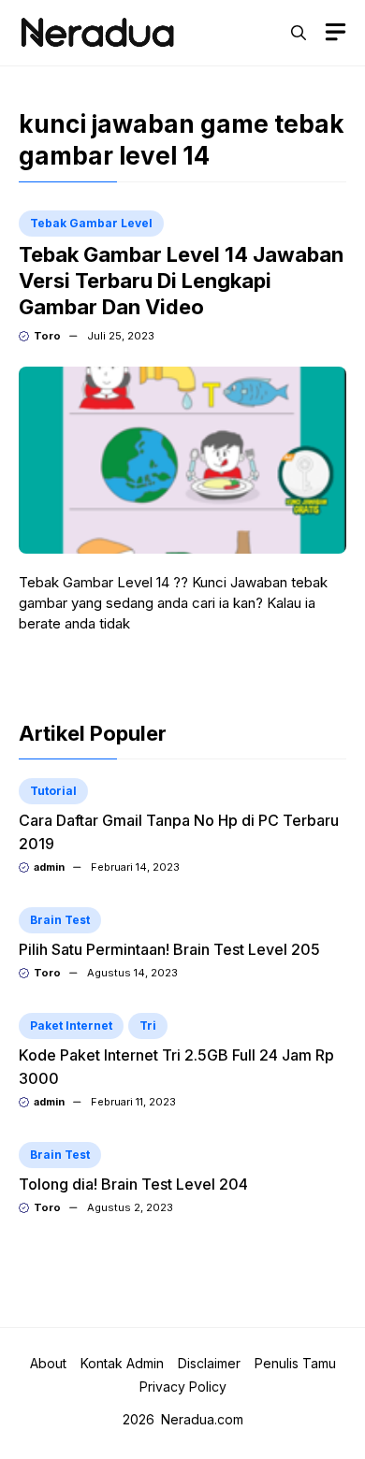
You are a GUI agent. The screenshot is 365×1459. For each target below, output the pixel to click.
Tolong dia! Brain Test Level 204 (133, 1184)
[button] (298, 32)
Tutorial (53, 791)
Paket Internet (71, 1025)
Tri (147, 1025)
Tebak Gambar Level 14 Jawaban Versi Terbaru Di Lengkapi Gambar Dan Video (181, 280)
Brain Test (60, 920)
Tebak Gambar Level (91, 223)
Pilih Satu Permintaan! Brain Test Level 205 (169, 949)
